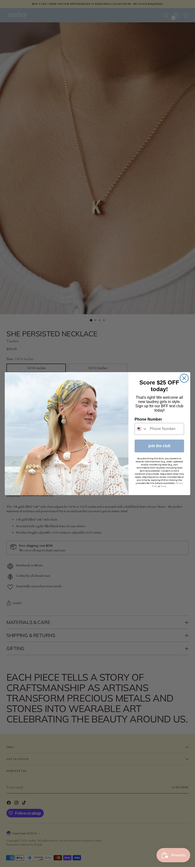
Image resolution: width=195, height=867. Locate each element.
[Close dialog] (184, 378)
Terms (163, 486)
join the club (159, 446)
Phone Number (148, 419)
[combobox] (141, 429)
